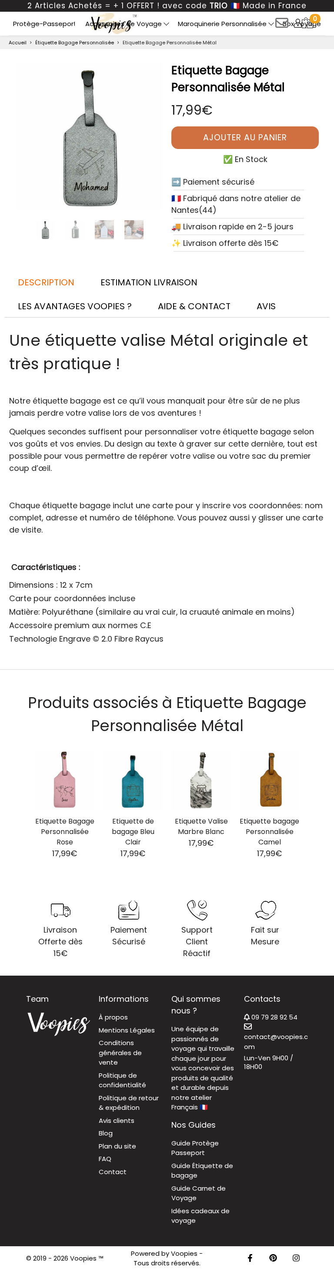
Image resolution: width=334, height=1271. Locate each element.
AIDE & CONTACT (194, 306)
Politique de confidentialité (122, 1080)
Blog (106, 1133)
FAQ (105, 1158)
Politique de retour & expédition (129, 1102)
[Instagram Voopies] (296, 1258)
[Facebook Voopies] (250, 1258)
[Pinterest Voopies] (273, 1258)
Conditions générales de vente (120, 1052)
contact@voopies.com (276, 1041)
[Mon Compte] (298, 23)
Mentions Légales (127, 1030)
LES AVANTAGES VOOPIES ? (75, 306)
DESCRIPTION (46, 282)
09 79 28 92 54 (273, 1017)
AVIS (266, 306)
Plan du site (117, 1146)
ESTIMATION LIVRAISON (148, 282)
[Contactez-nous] (281, 26)
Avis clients (116, 1120)
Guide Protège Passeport (195, 1148)
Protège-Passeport (45, 23)
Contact (113, 1171)
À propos (113, 1017)
